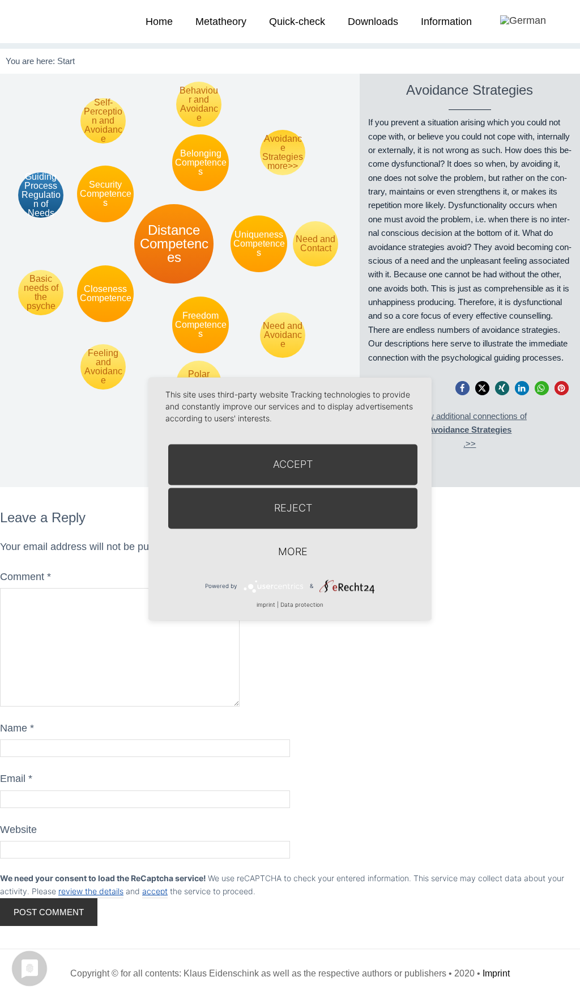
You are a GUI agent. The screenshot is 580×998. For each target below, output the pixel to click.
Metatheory (220, 21)
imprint (266, 604)
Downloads (373, 21)
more (293, 551)
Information (446, 21)
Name (17, 728)
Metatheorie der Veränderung (42, 21)
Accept (293, 464)
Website (18, 829)
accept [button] (155, 891)
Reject (293, 508)
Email (16, 778)
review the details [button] (90, 891)
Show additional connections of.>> (470, 430)
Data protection (301, 604)
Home (159, 21)
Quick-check (297, 21)
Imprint (496, 973)
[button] (462, 388)
